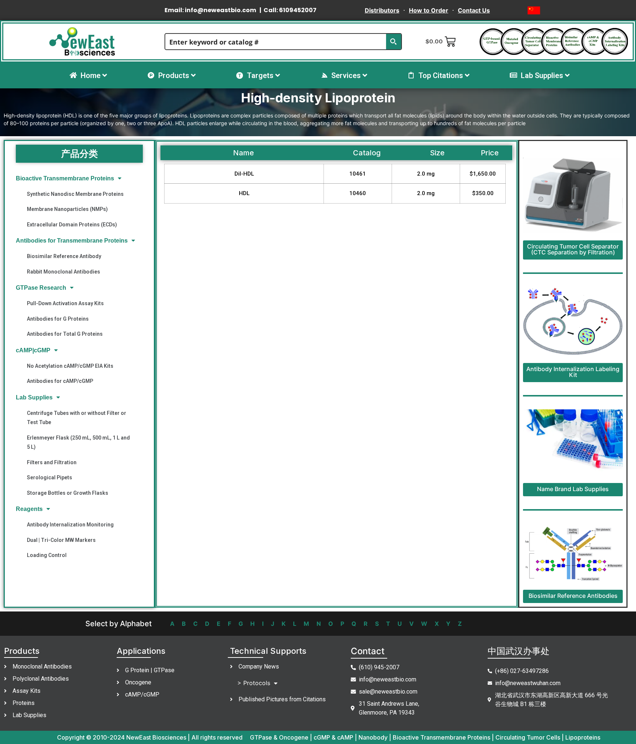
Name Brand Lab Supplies (573, 489)
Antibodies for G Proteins (58, 319)
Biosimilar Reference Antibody (64, 256)
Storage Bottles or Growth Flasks (67, 493)
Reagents (29, 509)
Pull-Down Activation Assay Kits (65, 303)
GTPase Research (41, 288)
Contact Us (474, 10)
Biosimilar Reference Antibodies (573, 595)
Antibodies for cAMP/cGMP (60, 381)
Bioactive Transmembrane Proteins (65, 178)
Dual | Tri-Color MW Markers (61, 540)
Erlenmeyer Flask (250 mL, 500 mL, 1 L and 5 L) (78, 442)
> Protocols (253, 683)
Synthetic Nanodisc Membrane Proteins (75, 194)
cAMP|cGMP (33, 350)
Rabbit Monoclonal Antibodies (63, 272)
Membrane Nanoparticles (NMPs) (67, 209)
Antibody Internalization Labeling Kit (572, 371)
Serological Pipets (49, 477)
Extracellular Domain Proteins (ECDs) (72, 225)
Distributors (382, 10)
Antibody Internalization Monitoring (70, 525)
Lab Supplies (34, 397)
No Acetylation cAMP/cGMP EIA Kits (70, 366)
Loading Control (47, 555)
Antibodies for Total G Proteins (65, 334)
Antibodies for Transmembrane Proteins (72, 240)
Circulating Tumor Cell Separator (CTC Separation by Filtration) (573, 249)
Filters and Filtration (52, 462)
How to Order (428, 10)
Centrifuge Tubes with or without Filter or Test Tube (76, 417)
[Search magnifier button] (393, 41)
